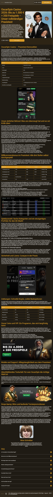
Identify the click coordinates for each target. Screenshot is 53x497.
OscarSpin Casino (8, 2)
